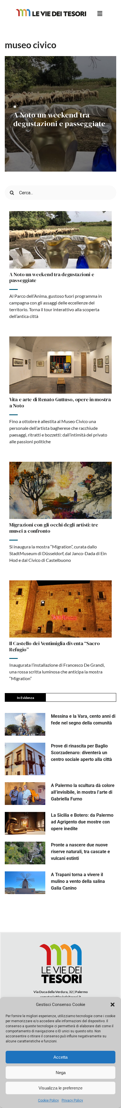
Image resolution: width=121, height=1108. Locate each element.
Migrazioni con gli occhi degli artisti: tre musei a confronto (53, 527)
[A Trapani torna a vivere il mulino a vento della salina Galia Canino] (25, 882)
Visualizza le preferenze (60, 1088)
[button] (112, 1004)
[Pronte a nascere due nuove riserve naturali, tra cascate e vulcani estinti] (25, 853)
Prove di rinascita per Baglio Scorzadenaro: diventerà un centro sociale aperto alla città (81, 752)
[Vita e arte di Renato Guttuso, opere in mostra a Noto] (60, 365)
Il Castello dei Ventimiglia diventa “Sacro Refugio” (54, 646)
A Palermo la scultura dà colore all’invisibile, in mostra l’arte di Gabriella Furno (83, 792)
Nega (61, 1072)
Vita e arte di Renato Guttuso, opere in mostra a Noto (60, 402)
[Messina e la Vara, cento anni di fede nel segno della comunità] (25, 724)
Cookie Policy (48, 1100)
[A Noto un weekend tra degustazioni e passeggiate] (60, 240)
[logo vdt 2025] (51, 11)
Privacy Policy (72, 1100)
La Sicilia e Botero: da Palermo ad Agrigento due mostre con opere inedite (82, 821)
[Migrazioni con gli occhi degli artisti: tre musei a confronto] (60, 490)
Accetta (60, 1057)
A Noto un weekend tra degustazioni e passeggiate (59, 119)
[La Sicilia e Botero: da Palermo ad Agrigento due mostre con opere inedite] (25, 823)
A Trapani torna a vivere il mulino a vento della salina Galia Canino (78, 881)
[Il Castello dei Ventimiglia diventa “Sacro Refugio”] (60, 609)
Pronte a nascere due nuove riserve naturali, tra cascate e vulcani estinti (80, 851)
